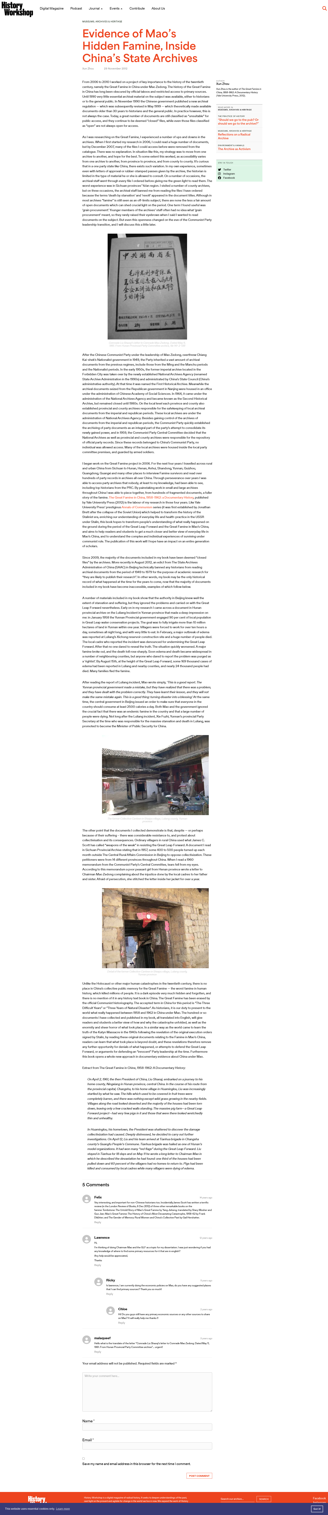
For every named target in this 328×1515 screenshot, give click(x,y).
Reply (97, 1222)
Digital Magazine (52, 8)
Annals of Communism (137, 507)
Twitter (227, 170)
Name (88, 1421)
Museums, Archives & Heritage (102, 21)
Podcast (76, 8)
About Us (158, 8)
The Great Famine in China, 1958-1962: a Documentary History (151, 497)
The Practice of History (231, 116)
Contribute (137, 8)
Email (88, 1440)
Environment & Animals (231, 145)
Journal (94, 8)
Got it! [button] (317, 1508)
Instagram (229, 174)
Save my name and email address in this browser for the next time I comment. (136, 1463)
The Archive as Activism (234, 149)
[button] (324, 8)
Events (115, 8)
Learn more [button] (63, 1508)
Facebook (229, 178)
